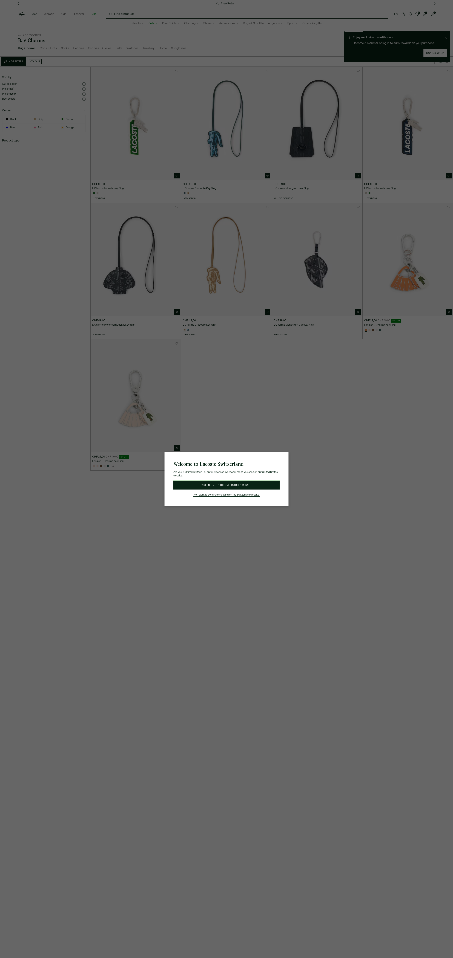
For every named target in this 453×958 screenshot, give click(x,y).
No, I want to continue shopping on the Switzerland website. (226, 495)
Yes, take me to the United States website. (226, 485)
